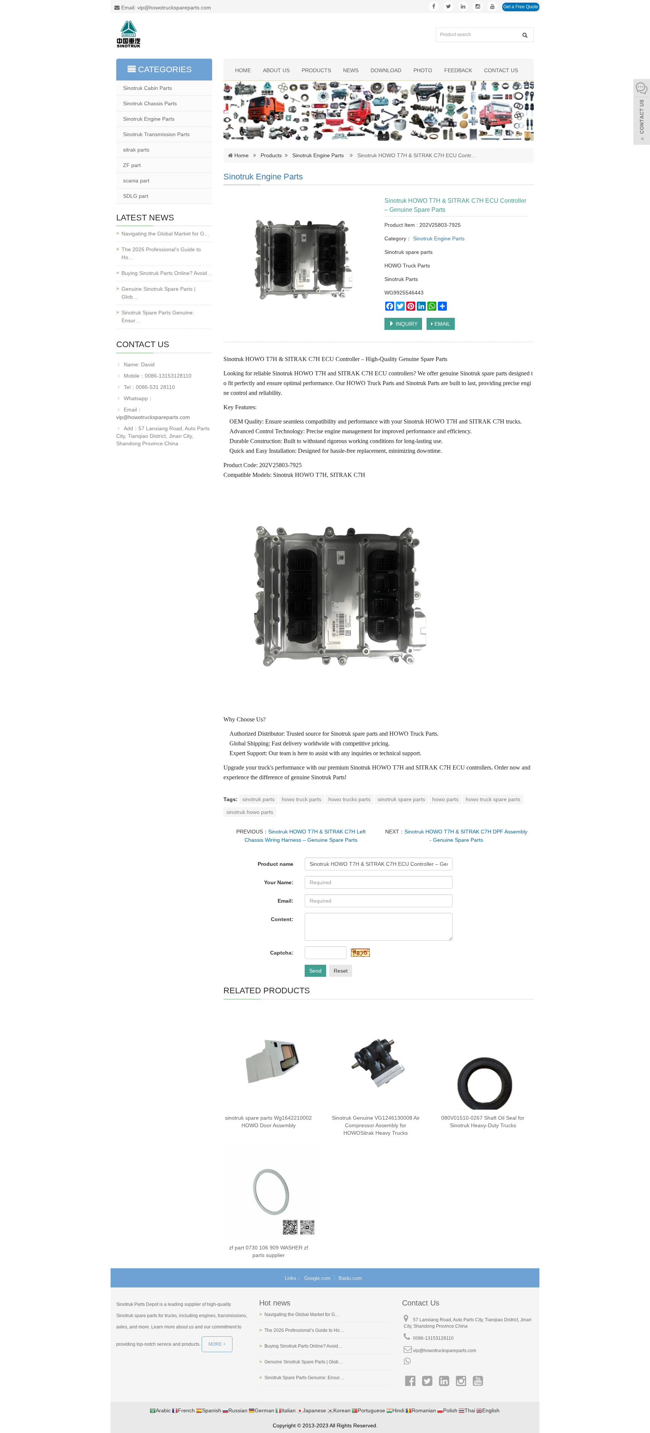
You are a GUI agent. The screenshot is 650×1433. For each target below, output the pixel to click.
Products (316, 70)
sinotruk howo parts (249, 812)
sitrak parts (136, 150)
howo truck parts (301, 799)
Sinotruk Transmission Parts (156, 134)
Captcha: (281, 953)
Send (315, 971)
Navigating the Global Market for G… (165, 234)
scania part (136, 181)
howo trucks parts (349, 799)
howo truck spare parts (493, 799)
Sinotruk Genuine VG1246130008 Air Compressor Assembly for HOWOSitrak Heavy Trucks (376, 1125)
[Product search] (524, 35)
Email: (285, 901)
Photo (422, 70)
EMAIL (441, 324)
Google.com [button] (317, 1278)
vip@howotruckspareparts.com (153, 417)
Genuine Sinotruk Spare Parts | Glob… (158, 293)
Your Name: (278, 882)
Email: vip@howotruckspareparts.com (165, 8)
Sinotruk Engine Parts (318, 155)
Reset (341, 971)
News (350, 70)
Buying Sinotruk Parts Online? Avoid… (166, 273)
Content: (282, 919)
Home (243, 70)
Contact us (501, 70)
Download (386, 70)
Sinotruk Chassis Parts (150, 103)
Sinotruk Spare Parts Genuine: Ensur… (157, 316)
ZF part (132, 165)
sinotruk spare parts (401, 799)
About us (276, 70)
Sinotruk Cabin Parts (147, 88)
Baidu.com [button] (350, 1278)
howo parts (445, 799)
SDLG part (135, 196)
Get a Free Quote (520, 6)
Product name (275, 864)
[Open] (641, 113)
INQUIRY (406, 324)
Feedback (458, 70)
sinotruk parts (258, 799)
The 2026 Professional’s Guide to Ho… (161, 253)
